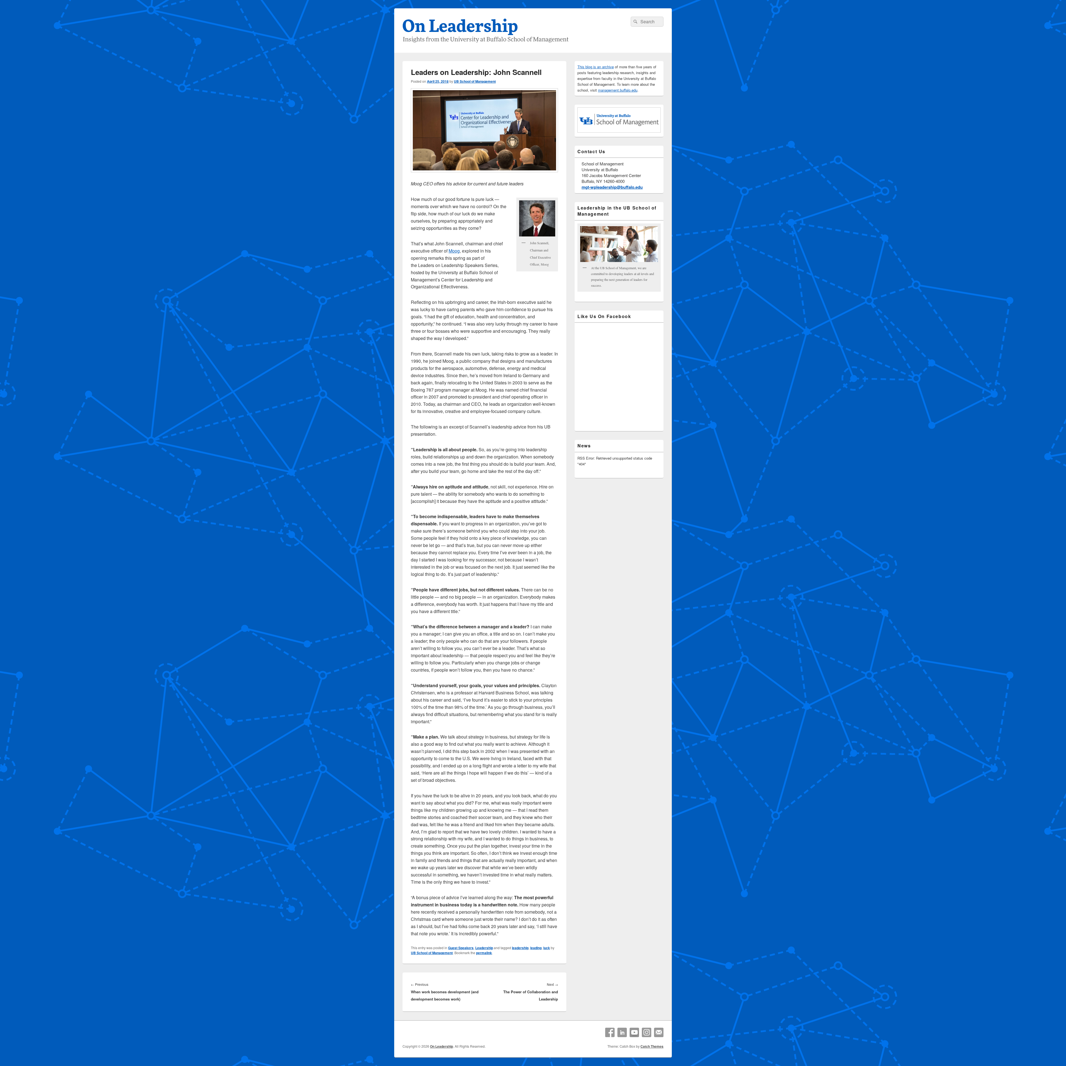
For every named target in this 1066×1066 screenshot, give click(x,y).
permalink (484, 952)
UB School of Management (475, 81)
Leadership (484, 947)
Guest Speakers (461, 947)
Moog (454, 251)
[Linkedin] (622, 1032)
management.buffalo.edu (617, 90)
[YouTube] (634, 1032)
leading (536, 947)
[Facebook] (610, 1032)
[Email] (658, 1032)
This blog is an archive (595, 66)
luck (546, 947)
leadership (520, 947)
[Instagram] (646, 1032)
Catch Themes (651, 1046)
